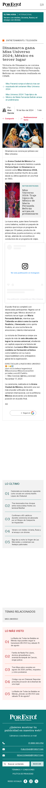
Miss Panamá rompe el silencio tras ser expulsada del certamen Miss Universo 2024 (23, 86)
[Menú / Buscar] (42, 5)
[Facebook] (25, 781)
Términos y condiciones (23, 770)
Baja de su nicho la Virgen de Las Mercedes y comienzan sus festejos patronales (25, 542)
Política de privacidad (23, 774)
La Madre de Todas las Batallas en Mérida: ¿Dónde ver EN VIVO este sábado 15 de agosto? (26, 693)
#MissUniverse (11, 371)
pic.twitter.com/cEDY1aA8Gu (16, 373)
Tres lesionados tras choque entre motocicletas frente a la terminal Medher (23, 505)
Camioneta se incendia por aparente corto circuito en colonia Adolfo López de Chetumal (25, 493)
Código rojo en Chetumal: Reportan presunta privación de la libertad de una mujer (26, 681)
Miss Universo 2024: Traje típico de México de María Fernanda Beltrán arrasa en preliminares (24, 97)
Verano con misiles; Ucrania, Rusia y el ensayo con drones (26, 531)
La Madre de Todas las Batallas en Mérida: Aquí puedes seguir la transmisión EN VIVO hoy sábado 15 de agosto (25, 641)
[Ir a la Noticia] (23, 200)
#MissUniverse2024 (25, 371)
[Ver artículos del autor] (4, 110)
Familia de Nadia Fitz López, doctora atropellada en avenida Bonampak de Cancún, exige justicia (24, 656)
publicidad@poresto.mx (32, 749)
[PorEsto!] (11, 5)
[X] (36, 781)
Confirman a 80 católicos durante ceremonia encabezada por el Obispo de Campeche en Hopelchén (25, 519)
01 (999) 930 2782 (36, 743)
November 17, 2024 (13, 379)
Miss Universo (11, 619)
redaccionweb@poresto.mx (30, 755)
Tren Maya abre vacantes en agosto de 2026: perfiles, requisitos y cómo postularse (26, 669)
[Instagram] (31, 781)
